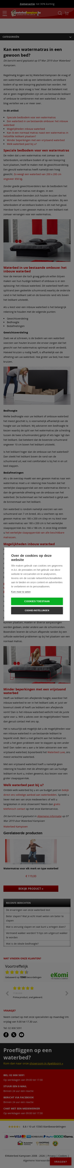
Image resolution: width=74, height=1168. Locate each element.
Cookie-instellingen (37, 610)
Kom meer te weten (21, 592)
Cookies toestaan (37, 601)
